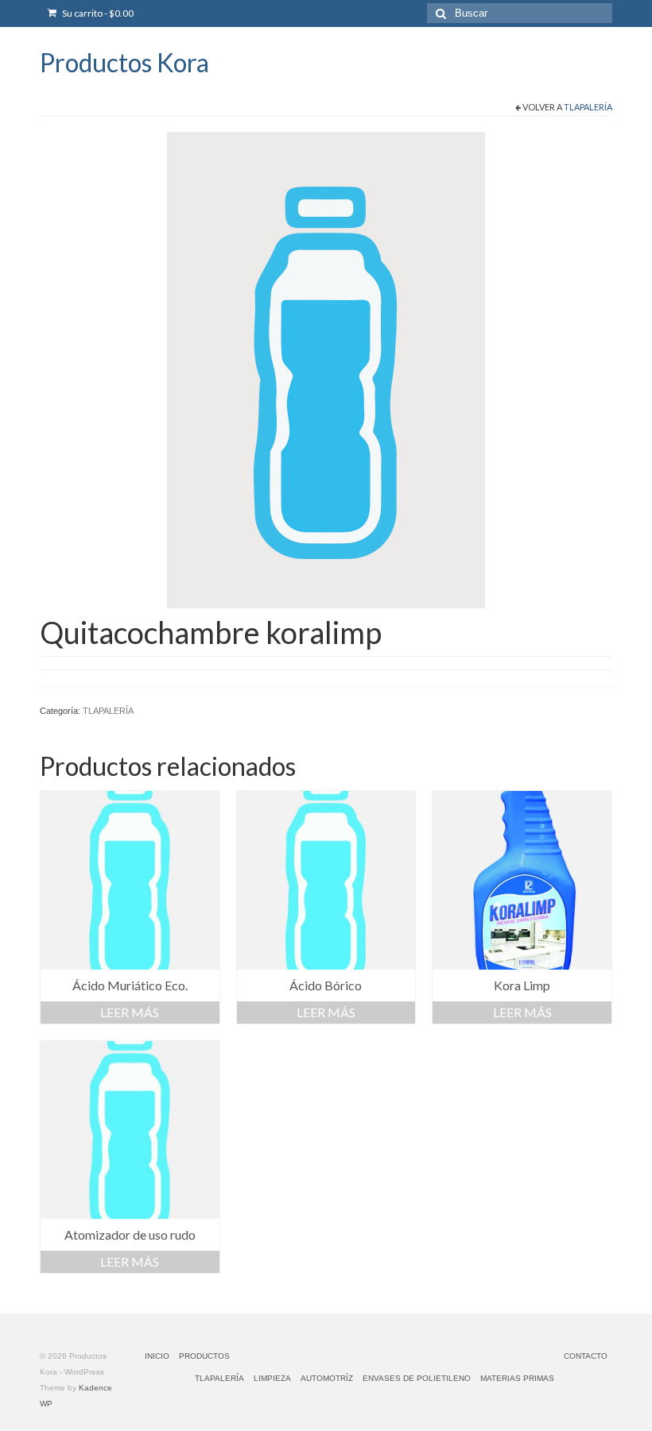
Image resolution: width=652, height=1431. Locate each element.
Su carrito (97, 13)
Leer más (129, 1012)
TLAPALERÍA (588, 107)
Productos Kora (124, 62)
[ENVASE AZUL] (326, 369)
